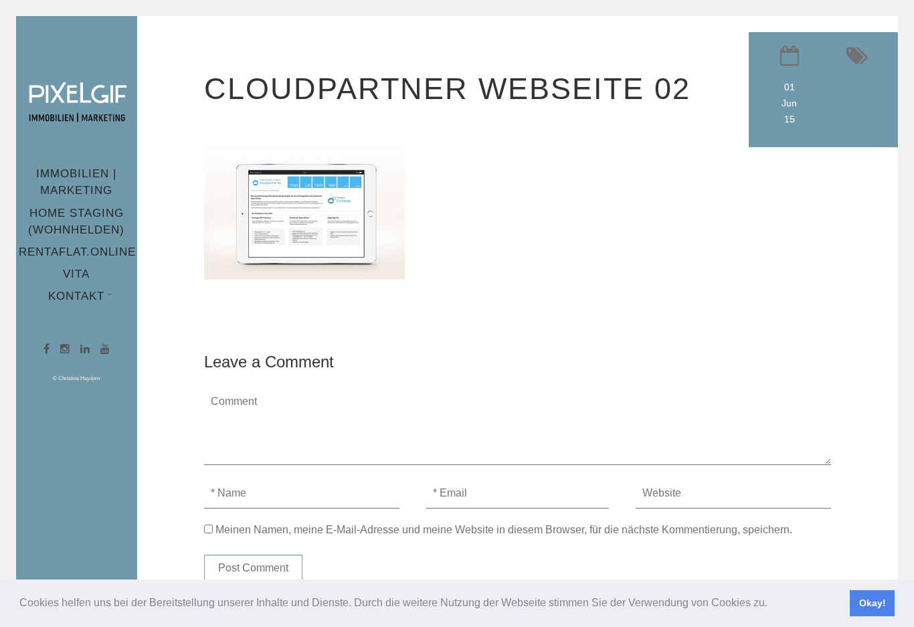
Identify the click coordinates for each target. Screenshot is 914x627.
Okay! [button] (872, 603)
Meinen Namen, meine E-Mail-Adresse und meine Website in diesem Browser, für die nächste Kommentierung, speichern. (503, 529)
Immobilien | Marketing (76, 182)
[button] (772, 604)
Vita (76, 274)
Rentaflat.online (77, 252)
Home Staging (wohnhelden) (76, 221)
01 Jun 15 (789, 103)
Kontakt (76, 296)
